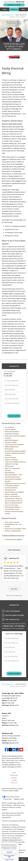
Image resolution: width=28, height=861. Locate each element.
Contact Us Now (14, 416)
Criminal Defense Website (13, 539)
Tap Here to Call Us (14, 5)
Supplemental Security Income (15, 483)
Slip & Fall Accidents (11, 440)
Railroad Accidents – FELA (13, 475)
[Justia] (17, 749)
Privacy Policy (14, 775)
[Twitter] (10, 749)
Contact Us (14, 9)
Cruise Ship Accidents (12, 485)
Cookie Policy (7, 799)
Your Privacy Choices (12, 797)
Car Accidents (9, 427)
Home (4, 9)
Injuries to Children (11, 460)
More (23, 9)
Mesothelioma (10, 473)
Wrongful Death (10, 490)
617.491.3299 (9, 703)
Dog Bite (8, 438)
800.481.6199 (13, 705)
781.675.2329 (12, 741)
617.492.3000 (12, 700)
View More (14, 589)
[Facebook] (6, 749)
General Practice (9, 518)
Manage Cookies (19, 799)
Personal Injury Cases (11, 423)
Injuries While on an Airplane (14, 492)
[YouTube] (21, 749)
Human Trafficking (11, 494)
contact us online (17, 343)
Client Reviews (14, 550)
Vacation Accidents (11, 488)
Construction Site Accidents (14, 444)
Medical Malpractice (11, 447)
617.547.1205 (12, 723)
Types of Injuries (10, 457)
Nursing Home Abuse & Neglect (15, 451)
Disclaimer (14, 777)
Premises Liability (11, 442)
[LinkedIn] (14, 749)
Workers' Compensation (13, 531)
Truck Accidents (10, 429)
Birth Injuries (9, 449)
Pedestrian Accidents (12, 434)
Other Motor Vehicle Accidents (15, 436)
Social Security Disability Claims (15, 529)
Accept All (9, 852)
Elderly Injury (9, 466)
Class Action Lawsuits (12, 522)
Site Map (14, 780)
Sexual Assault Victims (12, 477)
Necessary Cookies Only (9, 856)
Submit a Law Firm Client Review (14, 595)
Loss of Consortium (11, 505)
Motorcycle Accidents (12, 431)
